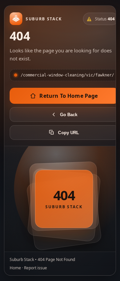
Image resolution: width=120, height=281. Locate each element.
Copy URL (68, 132)
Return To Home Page (68, 95)
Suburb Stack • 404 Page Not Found (42, 259)
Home (15, 268)
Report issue (35, 268)
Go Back (69, 114)
